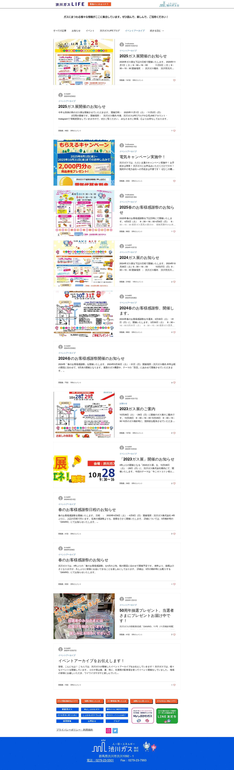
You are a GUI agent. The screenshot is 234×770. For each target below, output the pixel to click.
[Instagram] (108, 730)
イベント (90, 30)
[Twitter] (115, 730)
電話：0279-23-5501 (100, 760)
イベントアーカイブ (135, 30)
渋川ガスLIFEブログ (110, 30)
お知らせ (76, 30)
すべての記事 (59, 30)
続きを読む (155, 30)
